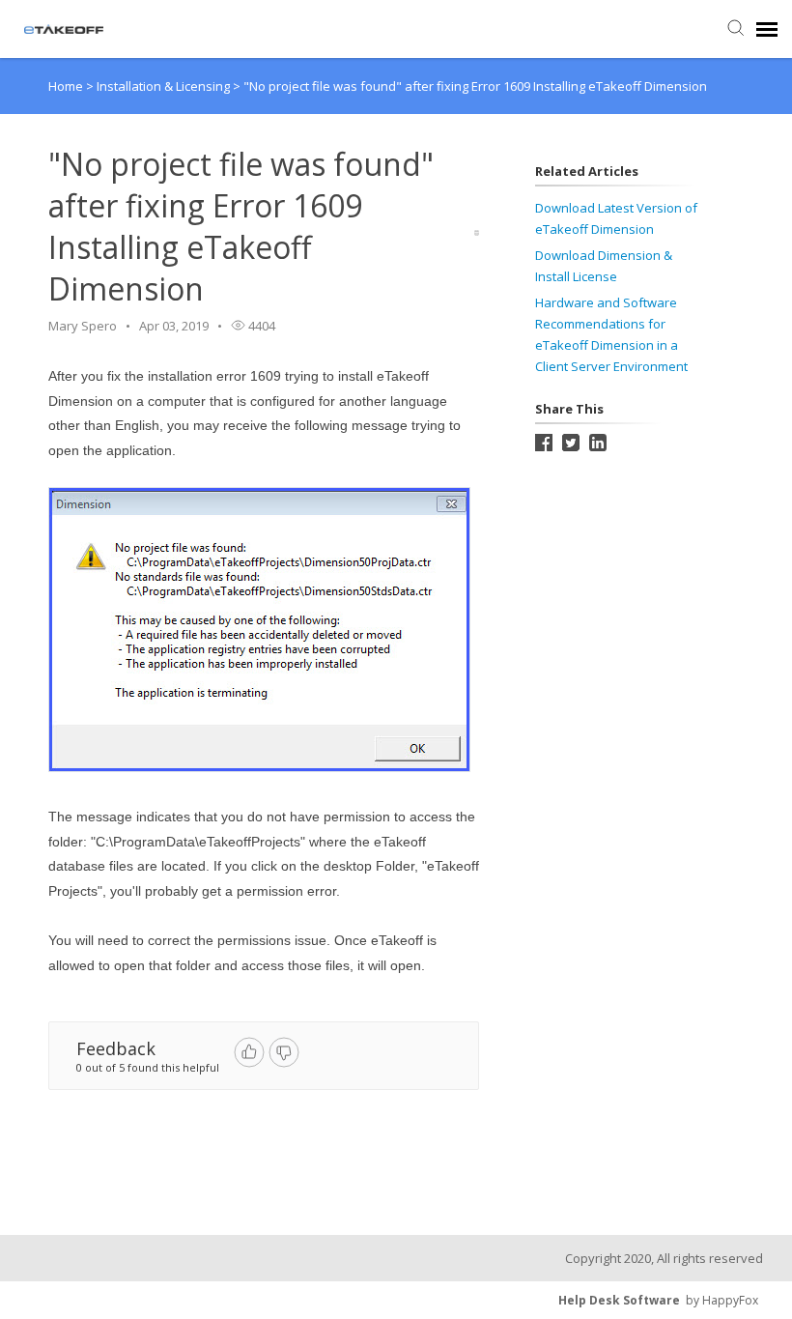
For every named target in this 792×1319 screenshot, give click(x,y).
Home (65, 86)
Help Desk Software (619, 1300)
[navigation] (767, 29)
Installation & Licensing (165, 86)
